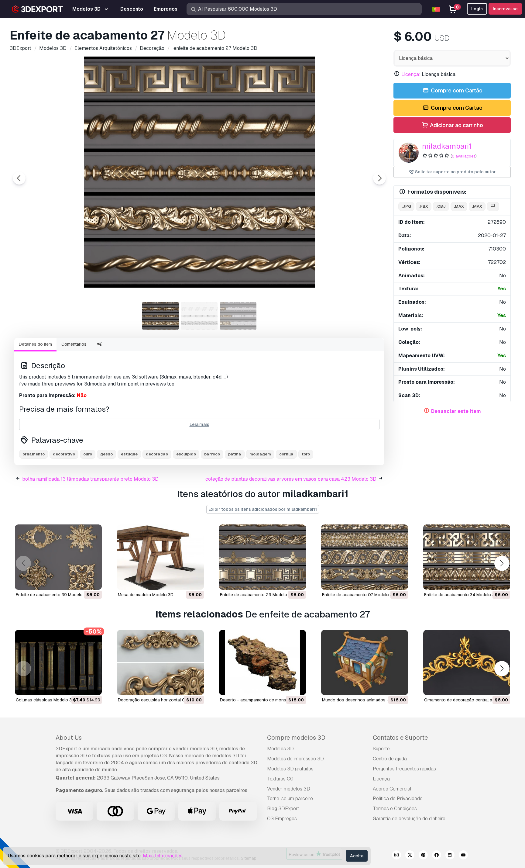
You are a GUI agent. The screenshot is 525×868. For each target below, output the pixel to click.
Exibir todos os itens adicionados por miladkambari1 (262, 509)
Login (477, 9)
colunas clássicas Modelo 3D (45, 700)
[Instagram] (396, 856)
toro (306, 454)
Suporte (381, 748)
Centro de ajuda (390, 759)
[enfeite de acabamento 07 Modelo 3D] (364, 557)
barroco (212, 454)
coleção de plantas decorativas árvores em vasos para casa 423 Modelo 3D (290, 479)
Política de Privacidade (398, 798)
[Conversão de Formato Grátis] (493, 206)
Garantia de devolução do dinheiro (409, 818)
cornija (286, 454)
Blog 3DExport (283, 808)
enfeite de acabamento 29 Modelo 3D (257, 594)
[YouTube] (463, 856)
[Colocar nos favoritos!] (93, 581)
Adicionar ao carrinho (456, 125)
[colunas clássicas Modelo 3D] (58, 662)
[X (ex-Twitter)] (410, 856)
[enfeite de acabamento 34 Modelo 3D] (466, 557)
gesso (106, 454)
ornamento (33, 454)
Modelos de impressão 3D (295, 759)
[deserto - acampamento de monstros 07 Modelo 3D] (262, 662)
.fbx (423, 206)
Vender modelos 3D (288, 789)
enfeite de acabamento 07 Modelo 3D (359, 594)
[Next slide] (379, 178)
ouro (87, 454)
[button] (501, 563)
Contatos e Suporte (400, 738)
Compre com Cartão (456, 90)
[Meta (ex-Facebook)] (437, 856)
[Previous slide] (19, 178)
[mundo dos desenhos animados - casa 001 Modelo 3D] (364, 662)
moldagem (260, 454)
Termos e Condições (395, 808)
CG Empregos (282, 818)
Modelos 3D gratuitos (290, 769)
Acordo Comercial (392, 789)
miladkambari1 (447, 146)
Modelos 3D (280, 748)
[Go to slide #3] (238, 316)
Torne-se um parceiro (290, 798)
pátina (234, 454)
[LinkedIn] (450, 856)
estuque (129, 454)
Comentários (74, 344)
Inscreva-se (505, 9)
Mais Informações (163, 855)
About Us (69, 738)
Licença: (410, 74)
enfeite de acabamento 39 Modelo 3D (52, 594)
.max (459, 206)
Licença (381, 779)
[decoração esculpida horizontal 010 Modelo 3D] (160, 662)
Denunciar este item (456, 411)
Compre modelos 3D (296, 738)
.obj (441, 206)
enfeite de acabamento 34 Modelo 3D (461, 594)
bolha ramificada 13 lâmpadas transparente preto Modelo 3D (90, 479)
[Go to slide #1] (160, 316)
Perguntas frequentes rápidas (404, 769)
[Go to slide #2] (199, 316)
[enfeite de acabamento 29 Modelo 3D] (262, 557)
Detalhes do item (35, 344)
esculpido (186, 454)
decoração (157, 454)
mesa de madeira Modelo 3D (145, 594)
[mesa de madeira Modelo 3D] (160, 557)
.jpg (406, 206)
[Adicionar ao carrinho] (80, 581)
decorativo (64, 454)
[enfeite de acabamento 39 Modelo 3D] (58, 557)
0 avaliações (463, 156)
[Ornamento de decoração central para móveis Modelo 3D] (466, 662)
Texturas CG (280, 779)
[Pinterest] (423, 856)
